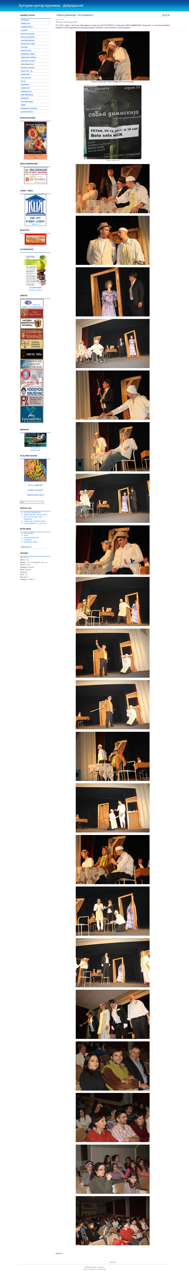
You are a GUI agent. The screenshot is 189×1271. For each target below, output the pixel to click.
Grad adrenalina (27, 101)
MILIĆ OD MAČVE (27, 37)
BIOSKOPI (25, 98)
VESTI (26, 535)
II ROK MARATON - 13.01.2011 (35, 523)
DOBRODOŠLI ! (27, 27)
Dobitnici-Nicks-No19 (35, 495)
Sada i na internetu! (32, 307)
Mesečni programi (28, 68)
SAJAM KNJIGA (27, 112)
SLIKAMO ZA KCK (28, 61)
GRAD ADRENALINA (31, 537)
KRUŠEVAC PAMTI (28, 54)
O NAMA (24, 30)
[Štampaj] (166, 14)
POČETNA (25, 20)
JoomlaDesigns (101, 1269)
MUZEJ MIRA (29, 533)
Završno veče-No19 (35, 490)
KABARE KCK (26, 91)
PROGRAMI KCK (27, 64)
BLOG (23, 81)
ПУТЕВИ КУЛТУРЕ (35, 155)
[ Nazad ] (112, 1262)
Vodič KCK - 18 (26, 71)
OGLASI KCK (26, 78)
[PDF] (163, 14)
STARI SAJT (25, 88)
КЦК (35, 158)
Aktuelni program (27, 34)
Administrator (26, 547)
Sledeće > (59, 1253)
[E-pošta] (168, 14)
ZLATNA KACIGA (27, 40)
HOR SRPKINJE (27, 95)
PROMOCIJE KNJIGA (29, 108)
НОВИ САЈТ (25, 23)
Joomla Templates (88, 1269)
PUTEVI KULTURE (28, 44)
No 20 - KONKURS (35, 485)
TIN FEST (24, 47)
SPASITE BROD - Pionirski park (35, 514)
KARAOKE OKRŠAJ (28, 57)
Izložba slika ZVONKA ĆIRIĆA (34, 521)
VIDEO (23, 105)
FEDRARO (25, 84)
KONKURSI (25, 74)
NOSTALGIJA (26, 51)
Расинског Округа (35, 290)
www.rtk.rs (36, 304)
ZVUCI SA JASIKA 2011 (32, 512)
